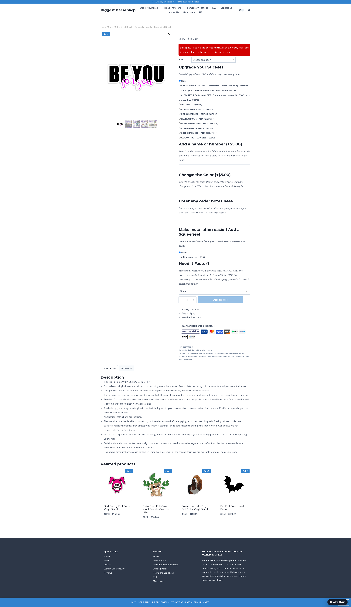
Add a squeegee (193, 257)
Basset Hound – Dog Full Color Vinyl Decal (195, 508)
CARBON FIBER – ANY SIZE (198, 137)
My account (189, 12)
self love (207, 356)
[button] (168, 34)
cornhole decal (231, 353)
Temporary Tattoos (197, 7)
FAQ (214, 7)
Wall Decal (237, 356)
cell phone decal (218, 353)
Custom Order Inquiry (114, 568)
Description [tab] (110, 368)
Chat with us (337, 602)
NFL (201, 12)
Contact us (226, 7)
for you (241, 353)
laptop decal (198, 356)
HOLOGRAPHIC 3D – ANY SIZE (199, 114)
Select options (117, 523)
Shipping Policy (160, 568)
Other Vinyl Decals (204, 350)
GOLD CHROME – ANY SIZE (197, 128)
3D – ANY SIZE (191, 104)
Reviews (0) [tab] (126, 368)
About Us (174, 12)
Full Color (192, 350)
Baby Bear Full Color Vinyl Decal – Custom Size (156, 509)
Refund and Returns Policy (165, 564)
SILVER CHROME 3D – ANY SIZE (199, 123)
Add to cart (220, 300)
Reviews (108, 572)
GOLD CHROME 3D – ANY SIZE (199, 133)
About (107, 560)
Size (181, 59)
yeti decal (188, 359)
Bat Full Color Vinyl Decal (232, 508)
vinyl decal (227, 356)
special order (217, 356)
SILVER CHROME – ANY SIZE (198, 119)
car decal (206, 353)
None (183, 81)
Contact (107, 564)
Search (156, 556)
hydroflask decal (185, 356)
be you (186, 353)
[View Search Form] (247, 10)
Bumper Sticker (195, 353)
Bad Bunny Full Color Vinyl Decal (117, 508)
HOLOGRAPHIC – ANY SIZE (197, 109)
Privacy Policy (159, 560)
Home (107, 556)
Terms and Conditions (163, 572)
